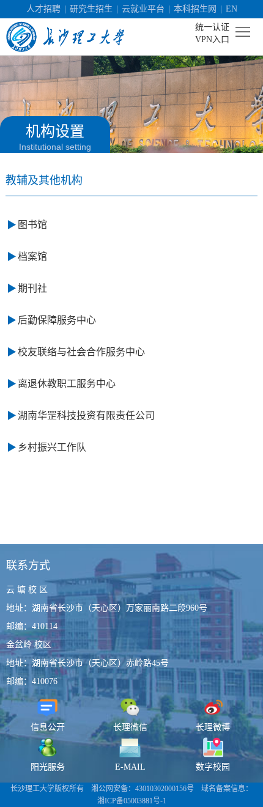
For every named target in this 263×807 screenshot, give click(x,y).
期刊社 (32, 288)
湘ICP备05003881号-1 (131, 801)
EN (231, 8)
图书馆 (32, 224)
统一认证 (212, 27)
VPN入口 (212, 39)
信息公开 (48, 727)
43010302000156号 (164, 788)
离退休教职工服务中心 (67, 383)
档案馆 (32, 256)
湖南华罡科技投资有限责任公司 (86, 415)
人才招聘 (43, 8)
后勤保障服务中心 (57, 320)
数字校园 (213, 767)
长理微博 (213, 727)
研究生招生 (91, 8)
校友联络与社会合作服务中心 (81, 352)
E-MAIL (130, 767)
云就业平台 (143, 8)
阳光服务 (48, 767)
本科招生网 (195, 8)
